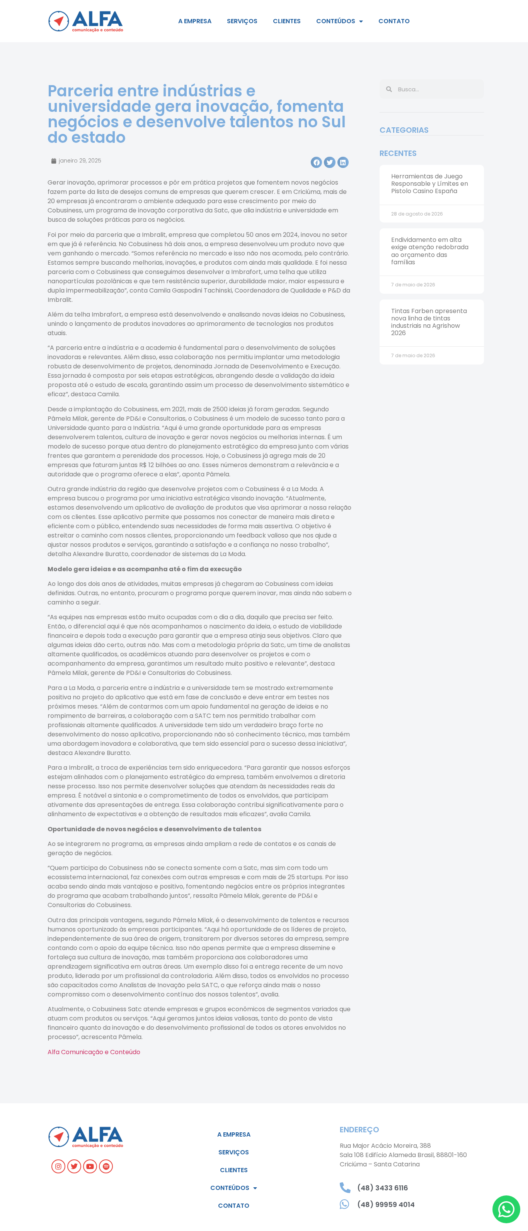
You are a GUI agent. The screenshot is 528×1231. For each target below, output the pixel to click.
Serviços (242, 21)
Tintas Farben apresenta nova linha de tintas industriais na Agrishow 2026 (429, 322)
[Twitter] (74, 1166)
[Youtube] (90, 1166)
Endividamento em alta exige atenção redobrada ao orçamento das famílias (429, 251)
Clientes (287, 21)
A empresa (194, 21)
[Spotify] (106, 1166)
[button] (316, 162)
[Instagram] (58, 1166)
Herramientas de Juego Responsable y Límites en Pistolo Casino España (429, 183)
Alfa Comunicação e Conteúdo (94, 1052)
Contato (394, 21)
